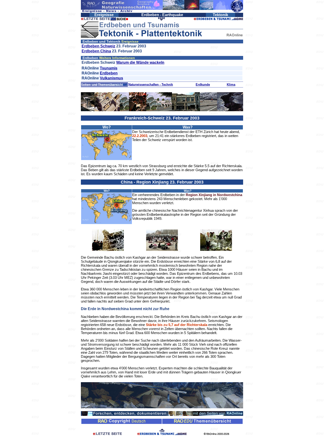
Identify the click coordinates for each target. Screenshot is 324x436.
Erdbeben (109, 73)
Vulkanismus (111, 78)
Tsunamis (108, 68)
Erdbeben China (96, 51)
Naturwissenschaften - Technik (150, 84)
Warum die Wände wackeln (140, 62)
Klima (231, 84)
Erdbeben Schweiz (98, 46)
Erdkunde (203, 84)
